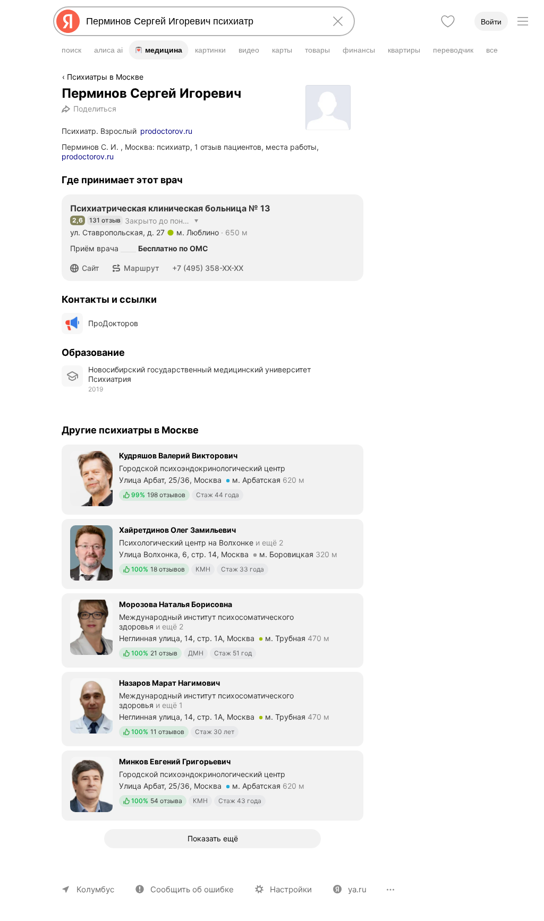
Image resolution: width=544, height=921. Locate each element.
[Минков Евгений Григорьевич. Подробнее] (212, 784)
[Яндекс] (68, 21)
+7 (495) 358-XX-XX (207, 267)
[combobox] (202, 21)
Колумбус (95, 889)
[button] (88, 268)
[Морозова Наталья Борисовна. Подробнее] (212, 629)
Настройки (291, 889)
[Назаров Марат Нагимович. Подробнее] (212, 708)
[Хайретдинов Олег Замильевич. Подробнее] (212, 553)
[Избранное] (448, 21)
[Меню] (522, 21)
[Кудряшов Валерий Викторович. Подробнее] (212, 478)
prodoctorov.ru (166, 130)
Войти (491, 22)
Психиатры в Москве (105, 76)
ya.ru (357, 889)
